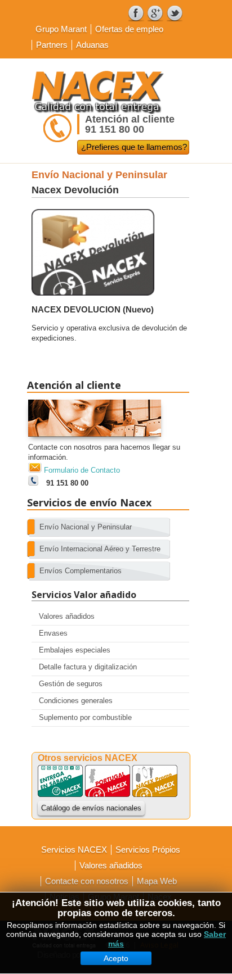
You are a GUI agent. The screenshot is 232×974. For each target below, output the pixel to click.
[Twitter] (174, 13)
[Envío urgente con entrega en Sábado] (60, 794)
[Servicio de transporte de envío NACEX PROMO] (154, 794)
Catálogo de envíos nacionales (91, 808)
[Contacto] (94, 440)
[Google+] (155, 13)
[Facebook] (136, 13)
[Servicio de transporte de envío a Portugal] (107, 794)
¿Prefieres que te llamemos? (134, 147)
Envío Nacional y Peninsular (99, 174)
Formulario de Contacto (82, 470)
